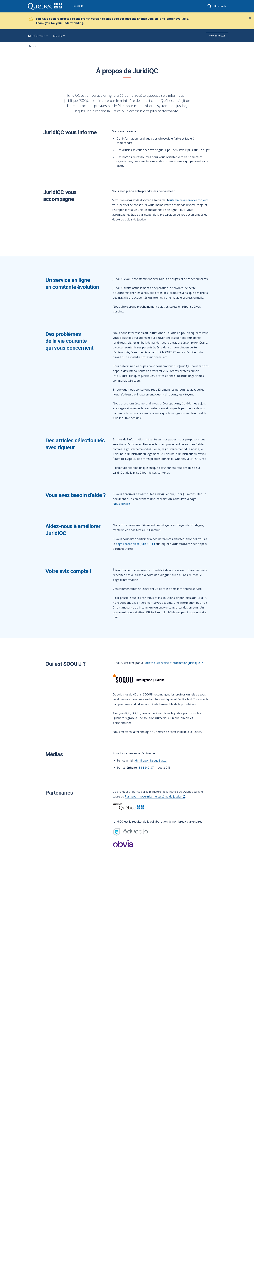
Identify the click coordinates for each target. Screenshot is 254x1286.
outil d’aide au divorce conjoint (188, 200)
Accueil (32, 46)
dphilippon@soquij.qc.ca (151, 760)
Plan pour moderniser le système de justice (153, 796)
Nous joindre (121, 504)
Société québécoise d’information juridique (172, 663)
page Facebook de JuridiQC (133, 544)
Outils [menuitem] (57, 36)
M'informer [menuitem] (36, 36)
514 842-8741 (148, 767)
